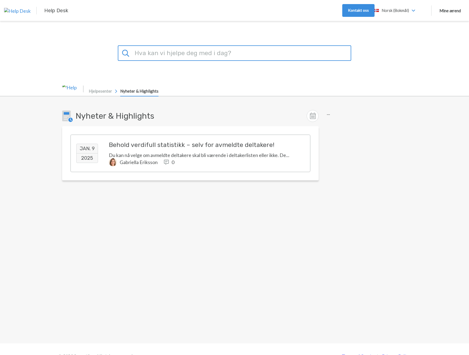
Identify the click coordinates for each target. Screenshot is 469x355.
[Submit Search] (126, 52)
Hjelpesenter (100, 91)
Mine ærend (450, 10)
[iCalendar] (313, 116)
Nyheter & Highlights (139, 91)
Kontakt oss (358, 10)
